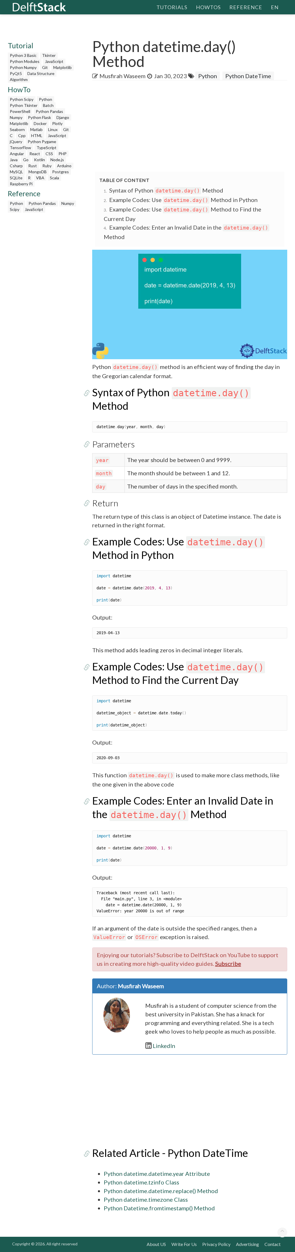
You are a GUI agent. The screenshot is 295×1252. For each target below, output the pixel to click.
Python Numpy (23, 67)
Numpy (16, 117)
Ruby (47, 165)
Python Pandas (49, 111)
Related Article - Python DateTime (170, 1153)
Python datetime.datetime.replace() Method (161, 1190)
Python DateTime (248, 75)
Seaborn (17, 129)
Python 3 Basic (23, 55)
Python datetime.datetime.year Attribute (157, 1173)
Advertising (247, 1244)
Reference (245, 7)
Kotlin (39, 159)
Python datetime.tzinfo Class (141, 1182)
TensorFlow (20, 147)
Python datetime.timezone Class (146, 1199)
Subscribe (228, 963)
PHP (62, 153)
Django (62, 117)
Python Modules (24, 61)
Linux (53, 129)
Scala (54, 177)
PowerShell (20, 111)
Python (45, 99)
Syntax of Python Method (166, 190)
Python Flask (39, 117)
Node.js (57, 159)
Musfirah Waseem (122, 75)
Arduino (64, 165)
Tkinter (49, 55)
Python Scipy (21, 99)
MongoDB (38, 171)
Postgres (60, 171)
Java (14, 159)
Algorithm (19, 79)
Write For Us (184, 1244)
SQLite (16, 177)
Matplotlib (62, 67)
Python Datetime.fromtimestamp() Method (159, 1208)
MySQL (16, 171)
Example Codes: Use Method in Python (183, 199)
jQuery (16, 141)
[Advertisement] (193, 126)
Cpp (22, 135)
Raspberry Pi (21, 183)
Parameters (113, 444)
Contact (272, 1244)
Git (45, 67)
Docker (40, 123)
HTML (36, 135)
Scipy (14, 209)
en (275, 7)
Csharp (16, 165)
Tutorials (171, 7)
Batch (48, 105)
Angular (17, 153)
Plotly (57, 123)
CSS (49, 153)
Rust (32, 165)
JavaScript (54, 61)
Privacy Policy (216, 1244)
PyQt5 (16, 73)
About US (156, 1244)
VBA (40, 177)
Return (105, 503)
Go (26, 159)
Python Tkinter (23, 105)
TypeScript (46, 147)
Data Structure (40, 73)
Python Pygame (42, 141)
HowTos (208, 7)
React (34, 153)
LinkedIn (164, 1045)
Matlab (36, 129)
